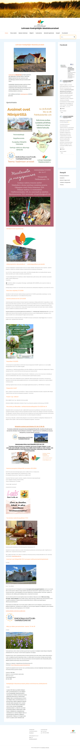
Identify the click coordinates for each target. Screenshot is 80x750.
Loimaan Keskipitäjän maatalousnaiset (68, 81)
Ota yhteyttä (65, 33)
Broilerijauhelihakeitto (64, 175)
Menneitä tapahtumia (49, 33)
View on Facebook (63, 110)
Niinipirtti (32, 33)
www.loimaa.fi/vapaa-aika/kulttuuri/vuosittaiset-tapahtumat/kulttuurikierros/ (67, 91)
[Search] (74, 37)
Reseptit (58, 33)
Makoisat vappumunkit (65, 180)
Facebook (31, 732)
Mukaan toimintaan (23, 33)
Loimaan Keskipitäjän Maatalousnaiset (40, 28)
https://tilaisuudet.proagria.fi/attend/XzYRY (20, 665)
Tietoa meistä (13, 33)
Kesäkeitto (62, 178)
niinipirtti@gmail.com (16, 556)
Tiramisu (62, 184)
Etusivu (6, 33)
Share (62, 112)
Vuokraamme (39, 33)
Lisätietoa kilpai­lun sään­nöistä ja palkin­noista (15, 611)
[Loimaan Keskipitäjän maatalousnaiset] (63, 66)
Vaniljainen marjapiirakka (65, 182)
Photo (63, 108)
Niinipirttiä (18, 75)
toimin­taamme (24, 94)
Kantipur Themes (45, 747)
